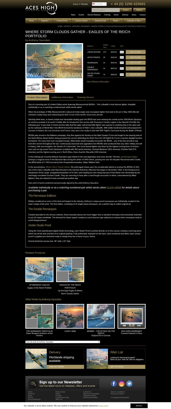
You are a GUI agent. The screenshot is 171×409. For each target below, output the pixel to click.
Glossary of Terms (89, 396)
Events (81, 15)
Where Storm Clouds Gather (58, 167)
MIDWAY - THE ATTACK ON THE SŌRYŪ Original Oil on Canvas (101, 333)
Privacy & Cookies (117, 394)
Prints (31, 21)
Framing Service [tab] (85, 97)
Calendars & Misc (134, 21)
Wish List (59, 399)
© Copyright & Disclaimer (120, 397)
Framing (107, 15)
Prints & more (60, 392)
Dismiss (139, 406)
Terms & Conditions (118, 392)
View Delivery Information (98, 81)
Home (60, 26)
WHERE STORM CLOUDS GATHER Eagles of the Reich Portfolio (118, 26)
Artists (116, 15)
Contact (143, 15)
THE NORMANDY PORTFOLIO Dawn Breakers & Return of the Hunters (39, 333)
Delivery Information (90, 397)
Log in (75, 4)
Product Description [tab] (37, 97)
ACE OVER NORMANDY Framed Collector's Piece (131, 332)
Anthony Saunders (81, 26)
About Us (31, 394)
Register (84, 4)
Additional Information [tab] (62, 97)
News (73, 15)
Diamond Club (100, 21)
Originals (45, 21)
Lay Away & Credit (62, 397)
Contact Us (87, 392)
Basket (139, 10)
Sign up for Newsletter (91, 394)
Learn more (103, 406)
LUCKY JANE (70, 331)
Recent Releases (94, 15)
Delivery (125, 15)
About (134, 15)
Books (116, 21)
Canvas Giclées (81, 21)
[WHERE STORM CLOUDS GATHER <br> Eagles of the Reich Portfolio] (54, 78)
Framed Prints (62, 21)
